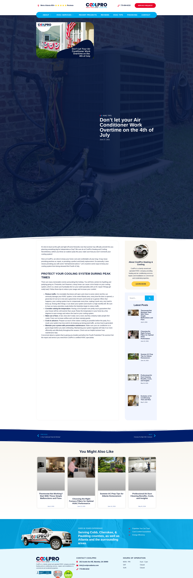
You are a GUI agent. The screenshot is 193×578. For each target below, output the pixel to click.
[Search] (149, 298)
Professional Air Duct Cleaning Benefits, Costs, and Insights (146, 377)
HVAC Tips (118, 15)
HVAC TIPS (107, 116)
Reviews (105, 15)
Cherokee (106, 532)
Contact (146, 15)
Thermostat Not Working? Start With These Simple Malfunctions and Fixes (51, 496)
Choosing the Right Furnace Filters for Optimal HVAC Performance (147, 334)
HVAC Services (64, 15)
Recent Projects (88, 15)
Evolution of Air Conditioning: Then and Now (146, 397)
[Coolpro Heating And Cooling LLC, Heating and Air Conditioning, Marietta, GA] (43, 574)
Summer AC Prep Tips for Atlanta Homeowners (147, 356)
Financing (132, 15)
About (46, 15)
